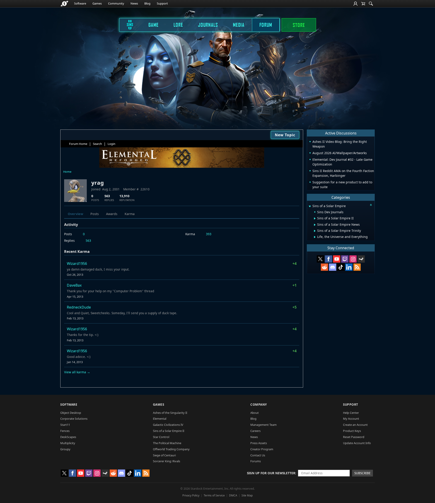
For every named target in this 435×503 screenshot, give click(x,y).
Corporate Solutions (73, 419)
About (254, 413)
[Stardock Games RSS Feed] (357, 267)
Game (153, 25)
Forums (255, 461)
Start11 (65, 425)
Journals (208, 25)
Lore (178, 25)
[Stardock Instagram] (353, 259)
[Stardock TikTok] (341, 267)
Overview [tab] (75, 214)
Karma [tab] (130, 214)
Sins (126, 25)
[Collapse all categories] (371, 205)
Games (97, 3)
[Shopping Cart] (363, 4)
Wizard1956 (77, 263)
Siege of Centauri (164, 455)
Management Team (263, 425)
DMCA (233, 495)
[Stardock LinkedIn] (349, 267)
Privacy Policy (190, 495)
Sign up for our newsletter (271, 473)
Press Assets (258, 443)
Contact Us (257, 455)
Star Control (161, 437)
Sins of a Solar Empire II (168, 431)
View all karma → (77, 372)
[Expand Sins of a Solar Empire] (310, 206)
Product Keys (352, 431)
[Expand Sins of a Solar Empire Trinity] (315, 231)
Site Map (247, 495)
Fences (65, 431)
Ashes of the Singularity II (170, 413)
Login (111, 144)
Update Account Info (357, 443)
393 (208, 234)
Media (238, 25)
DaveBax (74, 285)
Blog (147, 3)
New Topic (285, 134)
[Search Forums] (370, 4)
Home (67, 172)
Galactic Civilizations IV (168, 425)
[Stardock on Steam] (361, 259)
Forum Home (78, 144)
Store (299, 25)
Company (258, 404)
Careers (255, 431)
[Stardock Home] (64, 3)
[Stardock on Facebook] (328, 259)
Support (162, 3)
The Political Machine (167, 443)
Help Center (351, 413)
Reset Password (353, 437)
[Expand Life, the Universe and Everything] (315, 237)
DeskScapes (68, 437)
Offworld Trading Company (171, 449)
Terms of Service (214, 495)
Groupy (65, 449)
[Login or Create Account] (355, 4)
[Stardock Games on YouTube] (337, 259)
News (134, 3)
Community (116, 3)
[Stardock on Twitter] (320, 259)
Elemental (159, 419)
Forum (265, 25)
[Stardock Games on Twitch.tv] (345, 259)
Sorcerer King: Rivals (166, 461)
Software (80, 3)
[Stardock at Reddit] (324, 267)
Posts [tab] (94, 214)
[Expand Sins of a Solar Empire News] (315, 225)
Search (97, 144)
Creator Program (261, 449)
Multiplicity (67, 443)
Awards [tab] (111, 214)
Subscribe (362, 473)
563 (88, 240)
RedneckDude (79, 307)
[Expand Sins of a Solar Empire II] (315, 218)
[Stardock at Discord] (333, 267)
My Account (351, 419)
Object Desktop (70, 413)
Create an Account (355, 425)
